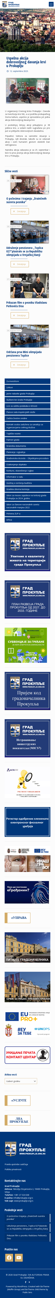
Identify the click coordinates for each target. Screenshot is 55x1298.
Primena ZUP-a (13, 513)
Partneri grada (12, 439)
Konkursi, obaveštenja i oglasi (20, 470)
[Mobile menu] (51, 4)
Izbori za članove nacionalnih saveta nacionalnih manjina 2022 (22, 506)
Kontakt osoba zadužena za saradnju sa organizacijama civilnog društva (24, 426)
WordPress (22, 1286)
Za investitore (12, 381)
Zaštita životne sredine (16, 418)
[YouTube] (29, 1282)
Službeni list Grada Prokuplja (19, 399)
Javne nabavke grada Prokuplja (20, 393)
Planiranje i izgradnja (15, 452)
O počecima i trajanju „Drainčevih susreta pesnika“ (26, 200)
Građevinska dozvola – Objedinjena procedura (27, 458)
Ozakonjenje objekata (16, 464)
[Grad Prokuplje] (11, 4)
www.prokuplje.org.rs (23, 1200)
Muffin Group (14, 1289)
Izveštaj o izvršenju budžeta (19, 483)
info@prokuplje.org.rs (23, 1198)
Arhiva (9, 519)
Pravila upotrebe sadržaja (16, 1164)
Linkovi (9, 387)
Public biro (27, 1292)
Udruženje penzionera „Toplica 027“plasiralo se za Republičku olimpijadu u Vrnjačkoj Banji (24, 251)
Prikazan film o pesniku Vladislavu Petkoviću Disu (26, 304)
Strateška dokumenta (16, 446)
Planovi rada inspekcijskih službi (20, 412)
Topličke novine (13, 433)
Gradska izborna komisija (17, 489)
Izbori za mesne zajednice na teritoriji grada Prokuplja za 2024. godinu (26, 497)
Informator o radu (14, 476)
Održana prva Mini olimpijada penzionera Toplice (24, 353)
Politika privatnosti (13, 1169)
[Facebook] (25, 1282)
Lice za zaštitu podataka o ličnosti (21, 406)
